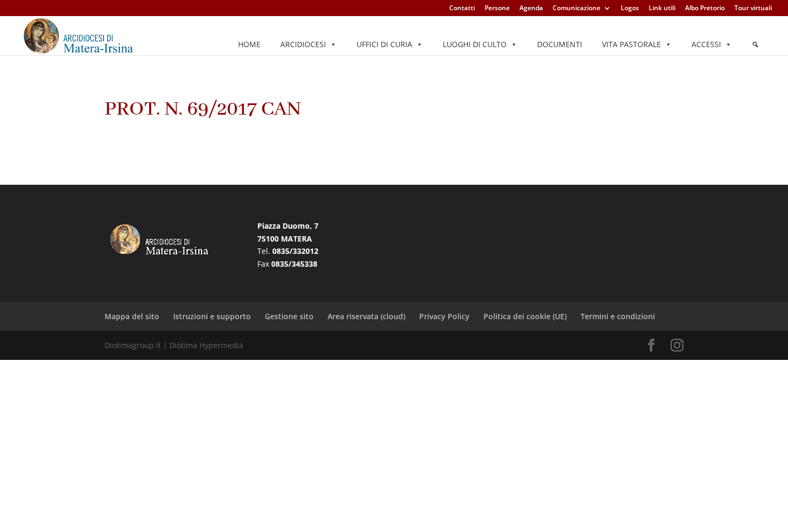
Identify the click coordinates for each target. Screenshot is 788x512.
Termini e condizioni (618, 316)
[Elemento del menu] (755, 44)
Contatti (462, 8)
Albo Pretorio (705, 8)
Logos (630, 8)
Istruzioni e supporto (212, 316)
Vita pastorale (631, 44)
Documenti (559, 44)
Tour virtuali (753, 8)
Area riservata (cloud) (366, 316)
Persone (497, 8)
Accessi (706, 44)
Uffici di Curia (384, 44)
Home (249, 44)
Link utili (662, 8)
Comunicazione (576, 8)
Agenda (531, 8)
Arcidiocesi (303, 44)
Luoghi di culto (475, 44)
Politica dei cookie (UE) (525, 316)
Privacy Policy (444, 316)
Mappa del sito (132, 316)
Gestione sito (289, 316)
